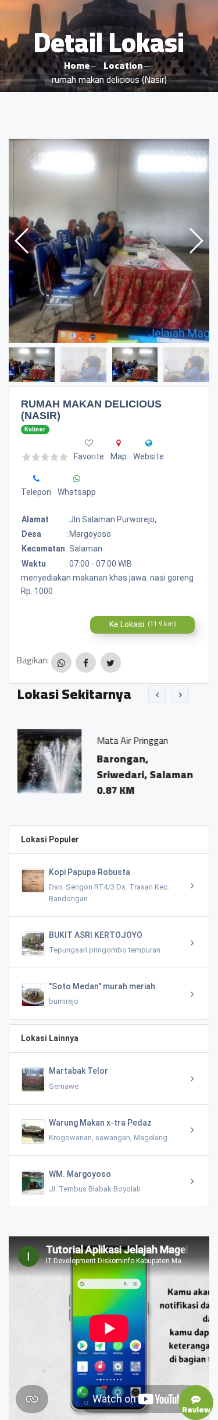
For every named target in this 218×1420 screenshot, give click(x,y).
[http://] (148, 443)
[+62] (36, 478)
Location (122, 65)
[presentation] (157, 694)
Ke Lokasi (142, 624)
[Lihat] (109, 241)
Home (77, 65)
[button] (195, 241)
